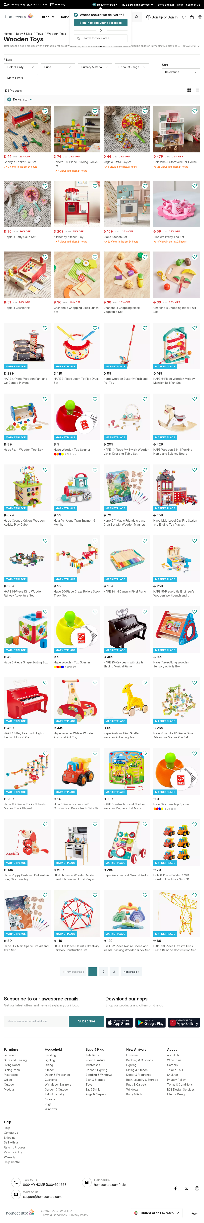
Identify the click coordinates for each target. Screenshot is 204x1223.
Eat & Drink (93, 1089)
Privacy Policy (176, 1079)
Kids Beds (92, 1055)
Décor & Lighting (96, 1070)
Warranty (10, 1157)
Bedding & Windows (99, 1074)
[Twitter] (186, 1188)
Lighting (50, 1060)
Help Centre (12, 1162)
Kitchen (50, 1070)
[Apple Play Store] (119, 1023)
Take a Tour (175, 1070)
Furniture (132, 1055)
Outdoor (9, 1084)
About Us (173, 1055)
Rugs (48, 1104)
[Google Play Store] (150, 1023)
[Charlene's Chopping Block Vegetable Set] (127, 297)
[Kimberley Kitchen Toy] (77, 226)
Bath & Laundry (55, 1094)
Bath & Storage (95, 1079)
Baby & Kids (24, 33)
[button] (183, 17)
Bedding (50, 1055)
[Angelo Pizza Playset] (127, 151)
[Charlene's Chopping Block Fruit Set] (176, 297)
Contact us (11, 1132)
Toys (39, 33)
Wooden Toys (23, 39)
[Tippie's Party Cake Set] (27, 226)
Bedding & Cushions (139, 1060)
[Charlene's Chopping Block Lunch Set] (77, 297)
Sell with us (11, 1142)
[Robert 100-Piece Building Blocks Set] (77, 151)
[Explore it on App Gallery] (184, 1023)
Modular (9, 1089)
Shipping (10, 1137)
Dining (49, 1065)
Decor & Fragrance (57, 1074)
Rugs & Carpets (96, 1094)
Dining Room (12, 1070)
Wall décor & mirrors (58, 1084)
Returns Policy (13, 1152)
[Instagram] (197, 1188)
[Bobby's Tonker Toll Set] (27, 151)
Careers (172, 1065)
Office (8, 1079)
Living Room (12, 1065)
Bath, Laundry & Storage (142, 1079)
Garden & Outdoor (57, 1089)
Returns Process (15, 1147)
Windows (51, 1109)
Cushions (51, 1079)
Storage (50, 1099)
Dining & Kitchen (137, 1070)
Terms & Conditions (180, 1084)
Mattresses (11, 1074)
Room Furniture (96, 1060)
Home (8, 33)
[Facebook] (175, 1188)
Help (7, 1128)
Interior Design (176, 1094)
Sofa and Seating (15, 1060)
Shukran (172, 1074)
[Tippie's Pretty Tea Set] (176, 226)
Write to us (174, 1060)
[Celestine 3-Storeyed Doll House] (176, 151)
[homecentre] (21, 15)
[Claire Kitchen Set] (127, 226)
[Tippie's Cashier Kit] (27, 297)
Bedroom (10, 1055)
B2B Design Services (181, 1089)
